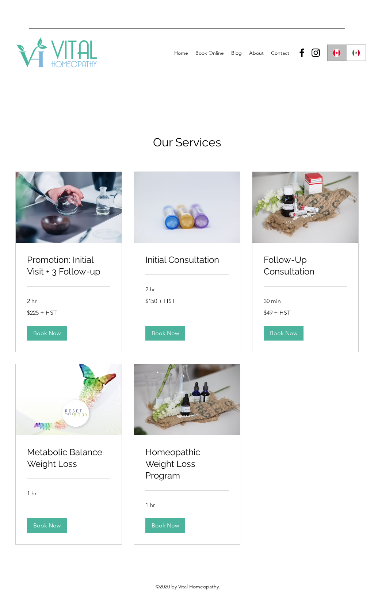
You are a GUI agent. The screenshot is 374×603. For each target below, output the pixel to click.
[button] (47, 333)
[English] (337, 53)
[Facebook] (302, 52)
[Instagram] (315, 52)
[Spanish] (356, 53)
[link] (68, 265)
